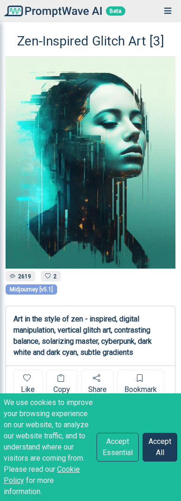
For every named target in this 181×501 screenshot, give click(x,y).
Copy (61, 389)
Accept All (160, 447)
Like (28, 389)
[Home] (51, 11)
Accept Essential (118, 447)
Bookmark (140, 389)
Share (97, 389)
